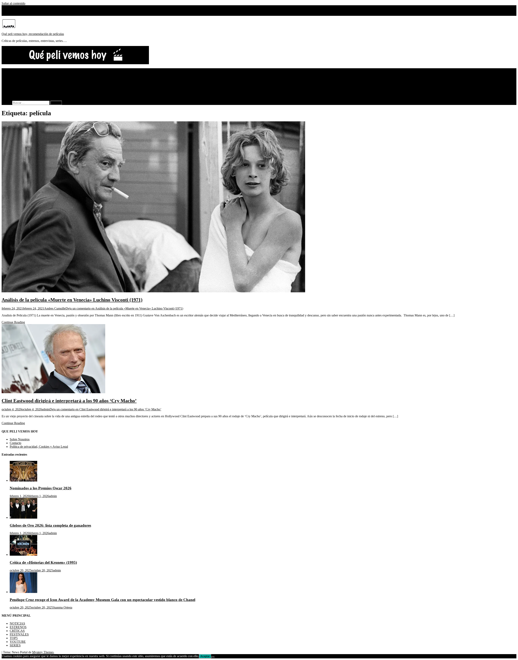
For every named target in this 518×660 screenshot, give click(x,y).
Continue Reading (13, 322)
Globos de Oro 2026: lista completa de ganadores (50, 525)
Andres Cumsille (55, 308)
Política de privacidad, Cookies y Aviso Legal (39, 446)
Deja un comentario (124, 308)
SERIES (15, 92)
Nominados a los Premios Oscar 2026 (40, 488)
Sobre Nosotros (20, 14)
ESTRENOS (18, 73)
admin (46, 409)
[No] (212, 657)
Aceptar (205, 656)
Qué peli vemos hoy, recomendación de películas (33, 34)
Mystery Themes (43, 652)
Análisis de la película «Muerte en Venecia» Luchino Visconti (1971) (72, 299)
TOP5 (14, 84)
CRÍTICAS (17, 77)
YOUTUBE (18, 88)
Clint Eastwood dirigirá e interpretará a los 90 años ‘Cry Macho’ (69, 400)
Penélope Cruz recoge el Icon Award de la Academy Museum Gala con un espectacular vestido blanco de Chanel (102, 600)
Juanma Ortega (62, 607)
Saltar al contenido (13, 3)
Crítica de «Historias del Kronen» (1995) (43, 562)
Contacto (15, 443)
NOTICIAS (17, 70)
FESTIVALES (19, 81)
